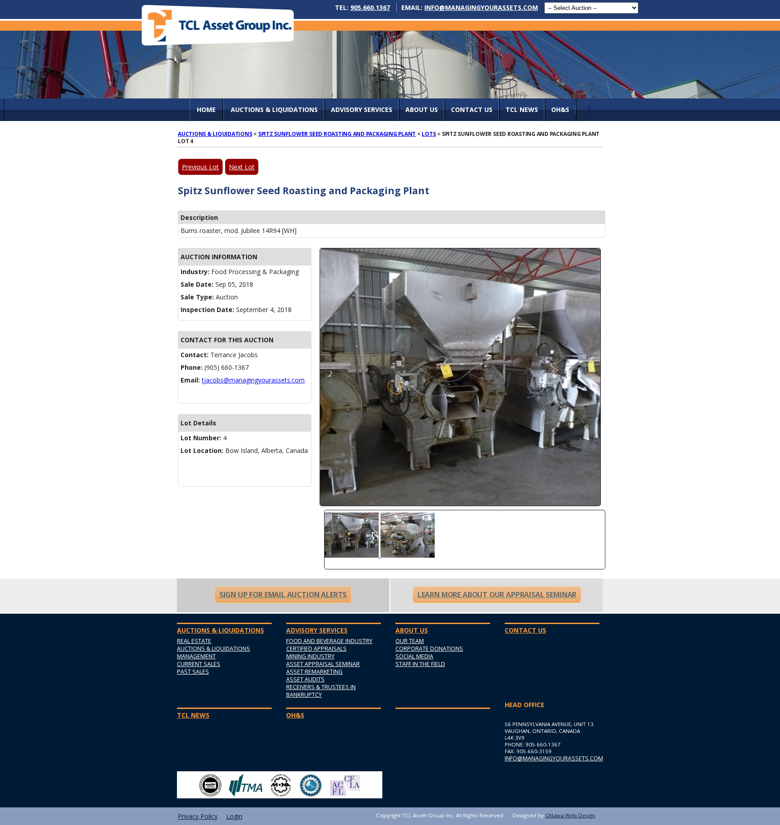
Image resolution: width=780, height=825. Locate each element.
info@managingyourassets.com (481, 7)
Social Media (414, 656)
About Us (421, 109)
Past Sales (193, 672)
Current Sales (198, 664)
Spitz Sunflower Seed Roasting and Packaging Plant (337, 133)
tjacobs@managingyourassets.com (253, 380)
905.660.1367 (370, 7)
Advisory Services (361, 109)
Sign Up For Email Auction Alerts (283, 595)
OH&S (560, 109)
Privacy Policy (198, 816)
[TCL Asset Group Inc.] (218, 25)
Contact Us (471, 109)
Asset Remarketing (314, 672)
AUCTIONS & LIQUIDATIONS (274, 109)
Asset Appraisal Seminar (323, 664)
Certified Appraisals (316, 649)
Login (234, 816)
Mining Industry (310, 656)
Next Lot (242, 167)
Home (206, 109)
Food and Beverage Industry (329, 641)
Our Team (409, 641)
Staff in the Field (420, 664)
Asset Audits (305, 679)
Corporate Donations (429, 649)
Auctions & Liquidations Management (213, 652)
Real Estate (194, 641)
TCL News (522, 109)
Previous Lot (200, 167)
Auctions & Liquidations (215, 133)
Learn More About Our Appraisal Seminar (497, 595)
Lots (429, 133)
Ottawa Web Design (570, 815)
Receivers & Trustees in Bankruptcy (321, 691)
